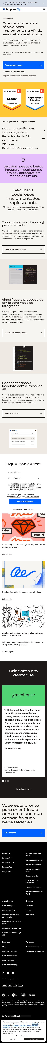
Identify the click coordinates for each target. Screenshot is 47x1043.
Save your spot (22, 4)
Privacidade (30, 915)
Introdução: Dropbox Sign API (11, 934)
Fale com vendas (8, 910)
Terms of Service (32, 497)
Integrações (6, 871)
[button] (44, 9)
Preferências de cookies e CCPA (11, 923)
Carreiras (29, 906)
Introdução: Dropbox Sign (11, 928)
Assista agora (8, 652)
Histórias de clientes (9, 951)
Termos (28, 910)
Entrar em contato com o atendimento (11, 916)
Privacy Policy (15, 497)
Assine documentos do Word (34, 893)
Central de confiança (10, 965)
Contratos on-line (32, 876)
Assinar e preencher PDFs (33, 870)
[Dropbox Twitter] (3, 972)
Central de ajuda (8, 906)
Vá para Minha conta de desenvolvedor (19, 76)
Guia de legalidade (9, 960)
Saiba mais (6, 554)
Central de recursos (9, 956)
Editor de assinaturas (33, 887)
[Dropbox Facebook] (8, 972)
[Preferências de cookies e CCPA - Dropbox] (23, 1031)
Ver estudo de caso (13, 748)
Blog (4, 947)
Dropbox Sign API (8, 863)
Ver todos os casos (23, 789)
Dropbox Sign (7, 858)
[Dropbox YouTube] (13, 972)
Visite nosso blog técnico (23, 509)
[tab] (3, 781)
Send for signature (25, 502)
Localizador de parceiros (35, 951)
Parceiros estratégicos (34, 947)
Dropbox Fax (7, 867)
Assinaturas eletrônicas (34, 860)
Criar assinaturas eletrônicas (32, 882)
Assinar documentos (33, 865)
